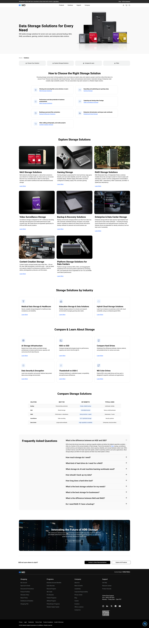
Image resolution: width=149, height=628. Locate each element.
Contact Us (77, 610)
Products (61, 5)
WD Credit (49, 592)
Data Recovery (51, 585)
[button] (123, 6)
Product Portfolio (25, 592)
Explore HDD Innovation (74, 541)
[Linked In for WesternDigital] (107, 606)
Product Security (106, 588)
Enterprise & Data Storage (91, 114)
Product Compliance (48, 622)
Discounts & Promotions (27, 588)
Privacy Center (78, 595)
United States (126, 572)
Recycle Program (51, 588)
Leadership (77, 588)
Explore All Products (121, 562)
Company (87, 5)
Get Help (104, 582)
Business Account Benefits (54, 582)
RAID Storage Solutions (45, 103)
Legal (25, 622)
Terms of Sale (38, 622)
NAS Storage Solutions (45, 90)
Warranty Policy (24, 595)
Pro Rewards (50, 595)
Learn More (56, 1)
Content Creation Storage (46, 124)
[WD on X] (111, 606)
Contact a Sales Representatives (97, 562)
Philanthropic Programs (53, 604)
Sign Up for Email (25, 585)
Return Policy (24, 598)
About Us (76, 582)
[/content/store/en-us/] (22, 5)
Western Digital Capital (53, 607)
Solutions (70, 5)
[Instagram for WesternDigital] (103, 606)
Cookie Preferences (58, 622)
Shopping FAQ (24, 604)
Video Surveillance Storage (91, 102)
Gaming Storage (88, 90)
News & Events (78, 585)
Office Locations (78, 607)
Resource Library (106, 585)
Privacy (21, 622)
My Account (23, 582)
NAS (112, 446)
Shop (120, 1)
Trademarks (31, 622)
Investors (76, 604)
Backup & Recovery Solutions (47, 114)
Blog (75, 598)
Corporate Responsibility (81, 592)
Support (79, 5)
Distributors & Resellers (26, 601)
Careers (76, 601)
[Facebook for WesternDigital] (116, 606)
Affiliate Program (51, 601)
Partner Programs (51, 598)
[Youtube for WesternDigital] (120, 606)
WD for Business (126, 1)
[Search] (129, 5)
